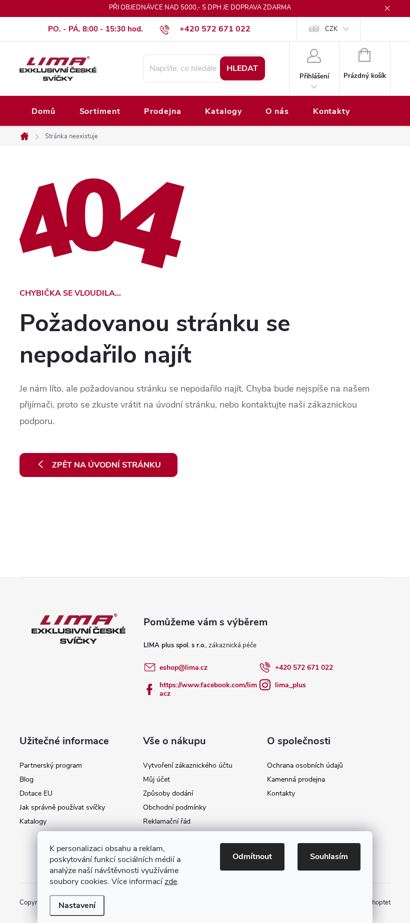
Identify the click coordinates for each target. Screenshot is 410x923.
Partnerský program (51, 765)
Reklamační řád (166, 821)
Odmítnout (252, 856)
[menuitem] (44, 111)
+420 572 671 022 (304, 667)
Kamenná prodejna (296, 779)
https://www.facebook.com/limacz (208, 689)
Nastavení (77, 905)
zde (170, 881)
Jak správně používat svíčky (62, 807)
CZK (331, 28)
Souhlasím (329, 856)
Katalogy (33, 821)
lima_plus (290, 685)
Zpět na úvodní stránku (106, 465)
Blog (27, 779)
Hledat (242, 68)
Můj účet (156, 779)
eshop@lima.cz (184, 667)
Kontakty (281, 793)
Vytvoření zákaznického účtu (187, 765)
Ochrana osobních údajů (305, 765)
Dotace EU (36, 793)
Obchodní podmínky (174, 807)
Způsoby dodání (168, 793)
